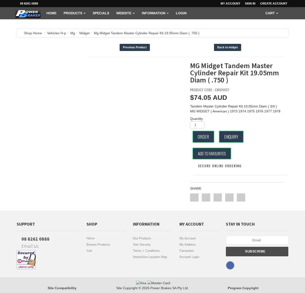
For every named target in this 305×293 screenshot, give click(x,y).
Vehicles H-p (56, 33)
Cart (89, 251)
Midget (84, 33)
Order (203, 137)
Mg (72, 33)
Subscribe (255, 251)
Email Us (29, 246)
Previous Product (135, 47)
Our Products (142, 238)
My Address (187, 244)
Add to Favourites (212, 154)
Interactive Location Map (150, 257)
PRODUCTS (73, 13)
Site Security (142, 244)
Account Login (189, 257)
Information (154, 13)
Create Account (273, 3)
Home (51, 13)
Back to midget (227, 47)
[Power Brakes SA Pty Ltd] (28, 13)
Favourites (186, 251)
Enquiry (231, 137)
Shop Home (33, 33)
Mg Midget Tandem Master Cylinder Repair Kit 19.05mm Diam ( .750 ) (146, 33)
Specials (101, 13)
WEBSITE (124, 13)
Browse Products (98, 244)
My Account (187, 238)
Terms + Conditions (146, 251)
